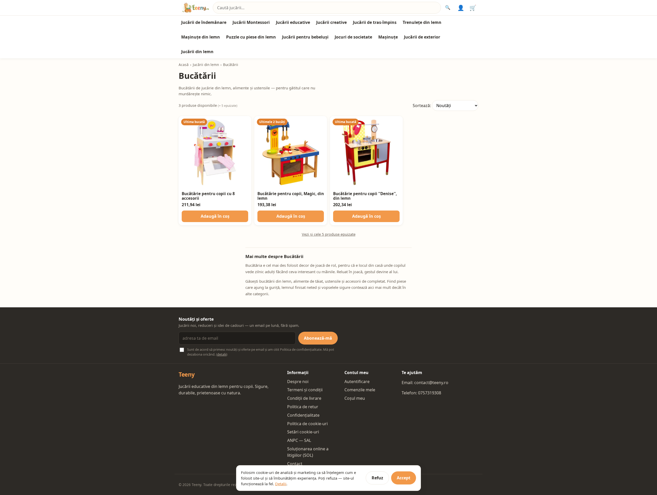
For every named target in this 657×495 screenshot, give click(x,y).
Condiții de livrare (304, 398)
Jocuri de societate (353, 37)
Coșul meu (354, 398)
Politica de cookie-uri (307, 423)
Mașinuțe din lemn (200, 37)
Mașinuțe (388, 37)
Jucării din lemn (197, 51)
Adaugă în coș (215, 216)
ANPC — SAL (299, 440)
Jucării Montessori (251, 22)
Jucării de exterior (422, 37)
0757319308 (429, 393)
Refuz (377, 478)
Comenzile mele (359, 390)
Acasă (184, 64)
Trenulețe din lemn (422, 22)
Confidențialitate (303, 415)
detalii (221, 354)
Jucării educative (293, 22)
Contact (294, 464)
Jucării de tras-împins (375, 22)
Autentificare (357, 381)
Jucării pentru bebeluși (305, 37)
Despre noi (297, 381)
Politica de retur (302, 407)
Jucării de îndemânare (203, 22)
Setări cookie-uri (303, 432)
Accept (403, 478)
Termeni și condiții (305, 390)
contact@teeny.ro (431, 382)
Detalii (280, 483)
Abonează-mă (318, 338)
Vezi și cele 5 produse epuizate (328, 234)
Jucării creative (331, 22)
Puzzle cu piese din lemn (251, 37)
